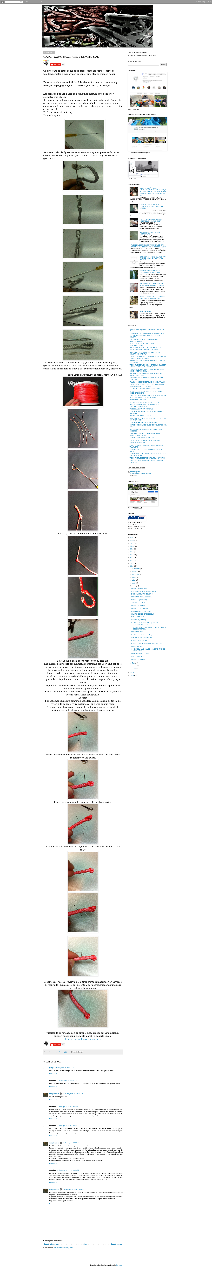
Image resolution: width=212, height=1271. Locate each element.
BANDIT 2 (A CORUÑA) (139, 608)
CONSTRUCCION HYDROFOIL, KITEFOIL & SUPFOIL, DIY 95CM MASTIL (151, 206)
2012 (132, 563)
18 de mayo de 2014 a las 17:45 (67, 1125)
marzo (134, 666)
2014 (132, 557)
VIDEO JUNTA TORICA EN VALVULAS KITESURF (147, 458)
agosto (134, 577)
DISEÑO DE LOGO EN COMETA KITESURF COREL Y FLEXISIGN (148, 361)
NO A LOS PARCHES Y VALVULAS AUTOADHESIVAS (142, 344)
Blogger (119, 1265)
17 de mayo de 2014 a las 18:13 (67, 1080)
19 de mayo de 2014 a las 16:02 (68, 1170)
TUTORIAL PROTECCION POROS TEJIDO (144, 422)
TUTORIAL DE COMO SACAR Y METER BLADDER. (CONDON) (150, 220)
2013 (132, 560)
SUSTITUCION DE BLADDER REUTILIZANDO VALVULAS (149, 272)
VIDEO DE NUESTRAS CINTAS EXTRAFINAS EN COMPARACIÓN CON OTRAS (147, 385)
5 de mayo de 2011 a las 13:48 (65, 1067)
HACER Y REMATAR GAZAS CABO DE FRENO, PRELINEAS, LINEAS (146, 392)
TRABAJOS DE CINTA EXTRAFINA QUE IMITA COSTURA (146, 378)
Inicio (85, 1244)
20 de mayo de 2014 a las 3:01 (73, 1189)
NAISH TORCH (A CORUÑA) (141, 635)
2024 (132, 537)
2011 (132, 566)
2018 (132, 546)
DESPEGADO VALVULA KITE (140, 416)
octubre (135, 571)
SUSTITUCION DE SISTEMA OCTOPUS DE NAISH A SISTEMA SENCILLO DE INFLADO (148, 396)
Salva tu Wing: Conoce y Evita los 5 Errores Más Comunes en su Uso (147, 330)
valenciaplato (135, 471)
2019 (132, 543)
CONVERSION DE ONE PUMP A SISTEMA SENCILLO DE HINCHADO (144, 405)
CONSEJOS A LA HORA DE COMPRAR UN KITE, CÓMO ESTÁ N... (148, 650)
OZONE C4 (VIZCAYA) (139, 600)
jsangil (51, 1067)
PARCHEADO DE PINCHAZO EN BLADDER (145, 402)
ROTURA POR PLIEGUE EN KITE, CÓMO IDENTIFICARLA (144, 340)
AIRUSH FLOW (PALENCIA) (141, 637)
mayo (134, 586)
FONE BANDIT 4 (145, 311)
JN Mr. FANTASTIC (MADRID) (142, 594)
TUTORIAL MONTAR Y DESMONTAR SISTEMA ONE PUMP (147, 412)
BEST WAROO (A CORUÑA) (141, 654)
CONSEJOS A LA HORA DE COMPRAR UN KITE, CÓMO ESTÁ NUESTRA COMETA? (152, 258)
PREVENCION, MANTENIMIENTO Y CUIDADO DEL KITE (148, 426)
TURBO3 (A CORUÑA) (139, 602)
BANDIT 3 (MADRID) (138, 605)
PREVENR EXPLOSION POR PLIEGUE (143, 438)
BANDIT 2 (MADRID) (138, 659)
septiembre (136, 574)
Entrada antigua (116, 1244)
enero (134, 669)
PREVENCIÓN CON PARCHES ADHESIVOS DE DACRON (146, 450)
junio (134, 583)
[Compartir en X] (77, 1052)
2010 (132, 672)
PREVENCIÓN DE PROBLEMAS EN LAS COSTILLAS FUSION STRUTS (148, 454)
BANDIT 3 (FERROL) (138, 620)
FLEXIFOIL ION (137, 632)
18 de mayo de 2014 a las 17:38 (68, 1107)
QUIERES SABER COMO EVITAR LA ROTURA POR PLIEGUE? (147, 430)
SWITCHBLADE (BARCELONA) (142, 614)
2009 (132, 675)
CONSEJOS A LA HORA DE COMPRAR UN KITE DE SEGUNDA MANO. (148, 419)
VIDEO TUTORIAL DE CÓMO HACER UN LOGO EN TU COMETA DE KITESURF (148, 357)
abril (133, 663)
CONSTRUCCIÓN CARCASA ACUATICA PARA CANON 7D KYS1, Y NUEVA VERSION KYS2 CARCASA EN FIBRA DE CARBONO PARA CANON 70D (152, 191)
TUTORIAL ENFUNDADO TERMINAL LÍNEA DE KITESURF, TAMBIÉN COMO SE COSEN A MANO (148, 246)
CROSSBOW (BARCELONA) (141, 611)
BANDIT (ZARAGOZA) (139, 588)
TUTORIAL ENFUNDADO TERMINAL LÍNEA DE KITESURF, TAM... (148, 628)
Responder (53, 1074)
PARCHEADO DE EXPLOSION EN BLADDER (145, 389)
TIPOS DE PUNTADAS (137, 443)
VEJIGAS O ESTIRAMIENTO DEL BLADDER (145, 440)
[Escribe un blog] (74, 1052)
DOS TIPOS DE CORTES (138, 400)
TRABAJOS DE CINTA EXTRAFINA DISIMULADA (147, 382)
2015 (132, 555)
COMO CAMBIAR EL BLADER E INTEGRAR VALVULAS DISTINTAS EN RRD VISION (145, 348)
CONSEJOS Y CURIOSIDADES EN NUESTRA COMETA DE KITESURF (151, 284)
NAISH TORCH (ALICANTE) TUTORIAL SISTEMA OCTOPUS (145, 623)
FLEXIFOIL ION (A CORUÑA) (141, 597)
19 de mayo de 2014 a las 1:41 (73, 1143)
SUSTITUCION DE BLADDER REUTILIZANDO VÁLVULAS (146, 446)
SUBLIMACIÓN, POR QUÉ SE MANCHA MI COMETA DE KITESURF (145, 434)
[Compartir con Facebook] (79, 1052)
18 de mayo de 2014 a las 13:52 (73, 1094)
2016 (132, 552)
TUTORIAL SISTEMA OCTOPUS (141, 409)
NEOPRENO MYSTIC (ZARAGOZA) (143, 591)
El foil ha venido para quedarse (140, 473)
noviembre (136, 569)
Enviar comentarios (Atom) (63, 1247)
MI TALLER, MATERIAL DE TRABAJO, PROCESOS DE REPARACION (152, 297)
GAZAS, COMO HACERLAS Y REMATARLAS (149, 233)
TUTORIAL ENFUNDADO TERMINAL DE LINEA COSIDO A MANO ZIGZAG (147, 370)
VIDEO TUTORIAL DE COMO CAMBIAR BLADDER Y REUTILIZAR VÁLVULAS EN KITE (148, 366)
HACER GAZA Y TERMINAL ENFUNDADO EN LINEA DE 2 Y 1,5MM (146, 374)
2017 (132, 549)
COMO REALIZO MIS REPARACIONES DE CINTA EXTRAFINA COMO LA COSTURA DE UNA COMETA (147, 335)
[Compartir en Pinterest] (81, 1052)
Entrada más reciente (51, 1244)
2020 (132, 540)
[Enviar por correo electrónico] (72, 1052)
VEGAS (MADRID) (137, 617)
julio (133, 580)
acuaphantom (54, 1094)
